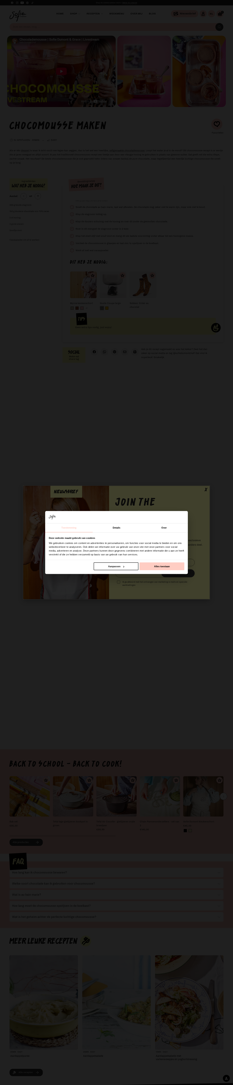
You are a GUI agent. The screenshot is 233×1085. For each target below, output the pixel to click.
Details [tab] (116, 527)
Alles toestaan (162, 566)
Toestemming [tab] (68, 527)
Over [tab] (164, 527)
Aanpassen (114, 566)
